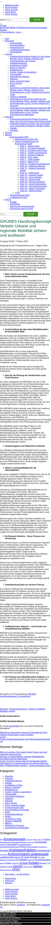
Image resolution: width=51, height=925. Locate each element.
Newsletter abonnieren (11, 923)
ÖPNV (16, 869)
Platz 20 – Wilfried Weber (31, 191)
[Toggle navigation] (1, 1)
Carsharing (29, 839)
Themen (8, 54)
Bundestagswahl (14, 839)
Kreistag (4, 850)
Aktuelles (9, 117)
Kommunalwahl (32, 847)
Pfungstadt (31, 860)
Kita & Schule (16, 83)
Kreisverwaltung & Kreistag (17, 810)
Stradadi (43, 863)
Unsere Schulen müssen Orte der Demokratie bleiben (23, 761)
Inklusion (14, 79)
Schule (23, 862)
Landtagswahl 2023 (18, 197)
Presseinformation (43, 860)
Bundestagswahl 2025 (20, 195)
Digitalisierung (16, 70)
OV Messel (11, 860)
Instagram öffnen (8, 913)
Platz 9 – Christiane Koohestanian (35, 164)
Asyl (1, 839)
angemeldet (14, 726)
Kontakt (13, 202)
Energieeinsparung (19, 842)
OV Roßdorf (21, 859)
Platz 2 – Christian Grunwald (32, 148)
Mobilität (3, 711)
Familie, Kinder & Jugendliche (23, 72)
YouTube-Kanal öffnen (10, 918)
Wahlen (8, 135)
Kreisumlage (3, 854)
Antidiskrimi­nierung (13, 781)
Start (7, 39)
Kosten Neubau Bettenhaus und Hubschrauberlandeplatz (25, 740)
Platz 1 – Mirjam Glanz (30, 146)
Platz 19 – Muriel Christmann (32, 188)
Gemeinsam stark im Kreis (21, 209)
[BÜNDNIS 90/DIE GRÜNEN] (3, 25)
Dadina (47, 839)
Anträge (13, 128)
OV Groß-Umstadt (29, 857)
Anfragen (14, 130)
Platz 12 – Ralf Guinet (29, 173)
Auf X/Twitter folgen (9, 921)
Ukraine (3, 867)
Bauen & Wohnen (18, 68)
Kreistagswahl (43, 850)
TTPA (17, 193)
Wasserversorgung (6, 870)
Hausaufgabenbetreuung (10, 847)
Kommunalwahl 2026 (19, 137)
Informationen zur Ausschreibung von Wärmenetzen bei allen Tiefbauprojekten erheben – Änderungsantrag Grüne (25, 764)
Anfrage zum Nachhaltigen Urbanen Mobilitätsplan (22, 757)
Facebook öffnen (8, 916)
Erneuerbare (30, 842)
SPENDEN (15, 204)
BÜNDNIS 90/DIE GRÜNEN (13, 28)
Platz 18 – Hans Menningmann (33, 186)
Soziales (33, 862)
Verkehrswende (28, 866)
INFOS (8, 200)
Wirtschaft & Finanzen (14, 825)
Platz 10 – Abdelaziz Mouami (32, 166)
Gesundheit (12, 844)
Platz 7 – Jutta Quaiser (30, 159)
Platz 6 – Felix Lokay (29, 157)
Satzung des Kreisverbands (22, 206)
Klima (22, 847)
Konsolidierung (42, 847)
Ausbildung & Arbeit (18, 65)
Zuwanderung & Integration (17, 828)
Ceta (35, 839)
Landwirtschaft (6, 857)
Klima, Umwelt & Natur (20, 81)
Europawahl (41, 842)
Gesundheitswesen (24, 845)
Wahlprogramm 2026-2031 (26, 139)
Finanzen (3, 845)
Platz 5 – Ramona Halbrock (32, 155)
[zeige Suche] (1, 23)
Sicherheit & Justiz (13, 819)
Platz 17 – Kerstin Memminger (33, 184)
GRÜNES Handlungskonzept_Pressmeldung (18, 695)
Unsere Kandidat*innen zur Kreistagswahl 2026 (27, 142)
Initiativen (9, 799)
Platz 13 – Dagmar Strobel (31, 175)
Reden (8, 816)
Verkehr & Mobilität (18, 97)
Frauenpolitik (15, 74)
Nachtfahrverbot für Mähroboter (13, 759)
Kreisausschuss (17, 47)
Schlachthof (15, 863)
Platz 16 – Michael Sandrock (32, 182)
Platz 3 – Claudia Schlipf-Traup (33, 150)
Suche (3, 20)
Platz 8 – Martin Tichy (29, 162)
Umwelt (9, 867)
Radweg (2, 863)
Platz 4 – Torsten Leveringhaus (33, 153)
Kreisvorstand (16, 43)
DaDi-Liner (40, 839)
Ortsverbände (16, 52)
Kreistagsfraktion (17, 45)
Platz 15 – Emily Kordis (30, 180)
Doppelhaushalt (5, 842)
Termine (8, 133)
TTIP (49, 863)
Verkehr (11, 711)
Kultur (12, 86)
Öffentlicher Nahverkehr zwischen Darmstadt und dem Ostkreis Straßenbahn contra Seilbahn (23, 734)
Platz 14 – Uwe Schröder (31, 177)
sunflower (21, 905)
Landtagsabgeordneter (20, 50)
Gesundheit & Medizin (19, 77)
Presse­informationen (18, 709)
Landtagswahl (39, 854)
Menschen (9, 41)
